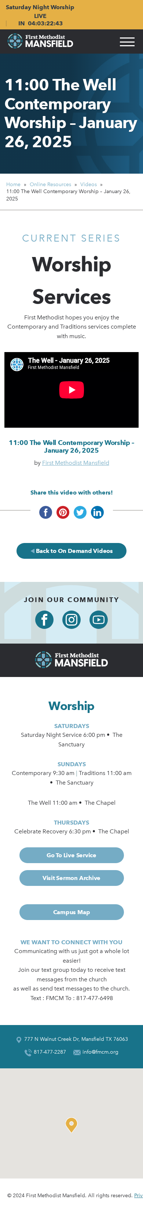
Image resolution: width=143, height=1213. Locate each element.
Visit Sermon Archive (71, 878)
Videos (88, 184)
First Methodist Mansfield (75, 462)
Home (13, 184)
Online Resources (50, 184)
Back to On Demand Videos (73, 550)
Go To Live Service (71, 855)
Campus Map (71, 912)
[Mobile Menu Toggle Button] (127, 41)
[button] (73, 1125)
